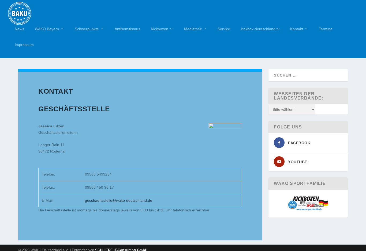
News (19, 29)
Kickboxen (159, 29)
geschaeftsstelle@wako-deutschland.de (118, 200)
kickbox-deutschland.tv (260, 29)
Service (224, 29)
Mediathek (193, 29)
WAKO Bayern (47, 29)
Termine (326, 29)
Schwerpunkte (87, 29)
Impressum (24, 45)
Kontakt (296, 29)
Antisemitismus (127, 29)
